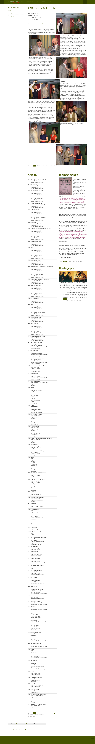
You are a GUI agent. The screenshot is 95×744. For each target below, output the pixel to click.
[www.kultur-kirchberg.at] (13, 1)
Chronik (32, 174)
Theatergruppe (66, 268)
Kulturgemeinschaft (32, 2)
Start (22, 2)
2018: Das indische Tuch (41, 8)
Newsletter (21, 730)
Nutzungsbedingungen (31, 730)
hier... (43, 24)
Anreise (40, 730)
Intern (45, 730)
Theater (43, 2)
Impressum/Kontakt (12, 730)
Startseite (18, 724)
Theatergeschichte (68, 174)
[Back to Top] (92, 737)
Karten (50, 2)
